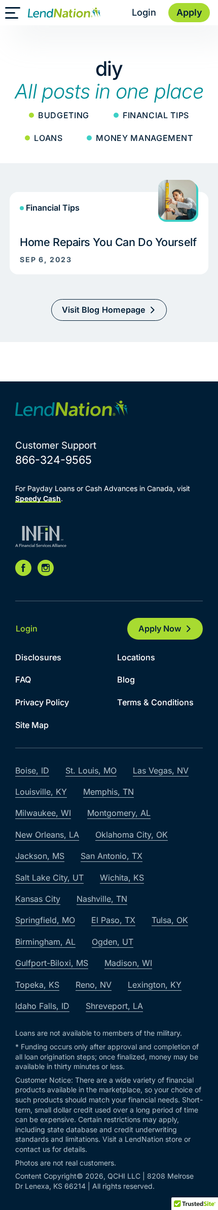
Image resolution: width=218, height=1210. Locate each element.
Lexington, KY (154, 985)
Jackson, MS (39, 856)
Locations (136, 657)
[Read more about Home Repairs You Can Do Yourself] (109, 227)
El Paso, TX (113, 920)
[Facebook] (23, 568)
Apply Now (159, 628)
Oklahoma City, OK (131, 835)
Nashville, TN (102, 899)
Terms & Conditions (155, 702)
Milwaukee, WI (43, 813)
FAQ (23, 679)
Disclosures (38, 657)
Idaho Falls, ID (42, 1006)
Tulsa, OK (170, 920)
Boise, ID (32, 770)
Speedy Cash (38, 498)
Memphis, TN (108, 792)
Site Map (32, 725)
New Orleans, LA (47, 835)
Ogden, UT (112, 942)
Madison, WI (128, 963)
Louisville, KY (41, 792)
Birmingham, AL (45, 942)
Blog (126, 679)
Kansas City (37, 899)
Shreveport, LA (114, 1006)
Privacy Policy (42, 702)
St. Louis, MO (91, 770)
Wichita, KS (122, 878)
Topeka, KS (37, 985)
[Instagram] (46, 568)
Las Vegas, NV (161, 770)
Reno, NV (94, 985)
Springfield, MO (45, 920)
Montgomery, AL (119, 813)
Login (144, 12)
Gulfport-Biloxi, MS (51, 963)
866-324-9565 (53, 459)
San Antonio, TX (111, 856)
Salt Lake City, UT (49, 878)
